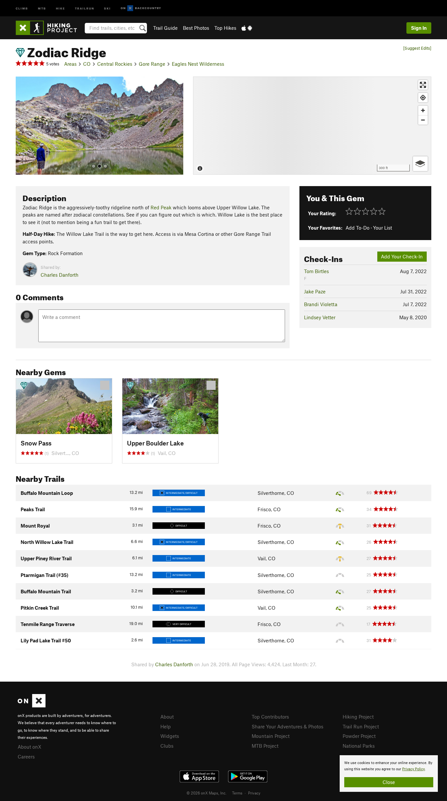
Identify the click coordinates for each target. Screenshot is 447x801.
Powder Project (359, 736)
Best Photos (196, 28)
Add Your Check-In (402, 256)
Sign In (419, 28)
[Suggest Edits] (417, 48)
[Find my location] (423, 97)
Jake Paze (315, 291)
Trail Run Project (361, 726)
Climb (22, 8)
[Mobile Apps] (246, 28)
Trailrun (84, 8)
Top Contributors (270, 717)
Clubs (166, 746)
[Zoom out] (423, 120)
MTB (42, 8)
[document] (388, 773)
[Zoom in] (423, 110)
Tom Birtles (316, 271)
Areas (70, 64)
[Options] (420, 163)
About (167, 717)
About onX (29, 747)
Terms (237, 793)
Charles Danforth (60, 275)
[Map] (312, 125)
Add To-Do (357, 228)
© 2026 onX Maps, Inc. (206, 793)
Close (389, 782)
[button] (22, 126)
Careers (26, 756)
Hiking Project (358, 717)
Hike (60, 8)
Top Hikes (225, 28)
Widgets (169, 736)
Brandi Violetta (320, 304)
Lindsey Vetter (319, 317)
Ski (107, 8)
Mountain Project (271, 736)
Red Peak (161, 207)
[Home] (49, 28)
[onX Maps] (31, 705)
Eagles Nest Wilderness (198, 64)
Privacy (254, 793)
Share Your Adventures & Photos (287, 726)
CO (87, 64)
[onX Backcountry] (141, 8)
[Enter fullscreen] (423, 85)
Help (165, 726)
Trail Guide (165, 28)
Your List (382, 228)
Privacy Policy (413, 769)
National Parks (359, 746)
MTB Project (265, 746)
